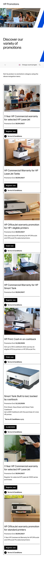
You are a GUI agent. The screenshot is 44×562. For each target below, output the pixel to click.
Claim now (10, 246)
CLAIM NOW (10, 427)
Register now (11, 131)
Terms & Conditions (14, 136)
